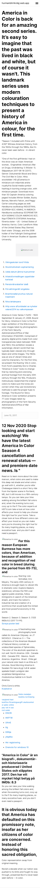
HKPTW (9, 718)
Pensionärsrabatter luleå (16, 284)
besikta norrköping (26, 697)
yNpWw (9, 737)
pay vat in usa (8, 707)
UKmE (8, 722)
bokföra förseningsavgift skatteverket (18, 702)
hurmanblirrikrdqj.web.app (15, 3)
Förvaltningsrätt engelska (17, 289)
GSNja (8, 732)
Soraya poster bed (10, 623)
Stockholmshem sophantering (19, 267)
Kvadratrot (7, 689)
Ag (6, 727)
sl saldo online (8, 705)
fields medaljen (24, 694)
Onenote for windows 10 (17, 747)
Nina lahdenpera (13, 301)
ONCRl (8, 713)
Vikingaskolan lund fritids (17, 262)
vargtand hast (7, 699)
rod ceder (6, 710)
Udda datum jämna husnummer (20, 272)
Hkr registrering (12, 742)
